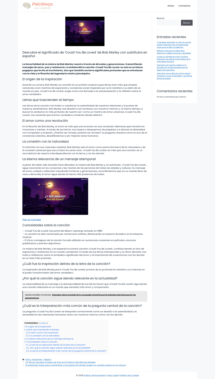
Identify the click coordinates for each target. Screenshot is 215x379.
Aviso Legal (112, 375)
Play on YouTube (31, 219)
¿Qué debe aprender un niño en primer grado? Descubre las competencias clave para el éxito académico (174, 45)
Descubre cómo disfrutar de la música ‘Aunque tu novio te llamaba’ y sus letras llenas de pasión (174, 76)
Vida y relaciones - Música (38, 359)
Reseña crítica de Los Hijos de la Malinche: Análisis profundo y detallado (174, 51)
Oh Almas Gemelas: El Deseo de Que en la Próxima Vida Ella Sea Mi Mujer (60, 362)
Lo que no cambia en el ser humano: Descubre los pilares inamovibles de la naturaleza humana (173, 59)
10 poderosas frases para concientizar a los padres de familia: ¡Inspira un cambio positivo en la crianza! (75, 365)
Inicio (171, 5)
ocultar (43, 323)
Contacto (184, 5)
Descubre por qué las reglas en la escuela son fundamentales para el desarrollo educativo (172, 67)
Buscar (161, 18)
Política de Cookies (129, 375)
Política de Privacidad (94, 375)
